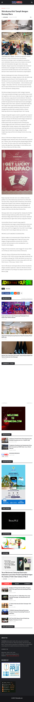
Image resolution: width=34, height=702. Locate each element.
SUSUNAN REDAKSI (14, 453)
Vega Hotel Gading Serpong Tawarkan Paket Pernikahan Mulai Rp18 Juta (17, 336)
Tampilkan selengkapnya (26, 298)
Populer (6, 583)
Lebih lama (29, 403)
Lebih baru (4, 403)
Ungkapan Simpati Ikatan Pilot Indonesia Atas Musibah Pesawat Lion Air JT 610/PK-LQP (20, 439)
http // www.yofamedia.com (13, 655)
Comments (27, 583)
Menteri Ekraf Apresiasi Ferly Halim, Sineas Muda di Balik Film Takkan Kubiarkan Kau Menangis (17, 356)
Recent (17, 583)
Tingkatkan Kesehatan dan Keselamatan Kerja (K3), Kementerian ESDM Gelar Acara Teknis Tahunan (20, 447)
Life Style (8, 8)
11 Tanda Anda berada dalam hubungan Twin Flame (20, 604)
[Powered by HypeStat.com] (8, 692)
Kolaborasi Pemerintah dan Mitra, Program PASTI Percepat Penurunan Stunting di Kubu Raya (20, 589)
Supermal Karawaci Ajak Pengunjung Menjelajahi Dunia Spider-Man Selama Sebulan (15, 316)
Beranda (3, 8)
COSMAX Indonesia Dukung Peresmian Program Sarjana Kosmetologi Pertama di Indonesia (19, 612)
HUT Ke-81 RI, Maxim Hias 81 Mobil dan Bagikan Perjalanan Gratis (19, 619)
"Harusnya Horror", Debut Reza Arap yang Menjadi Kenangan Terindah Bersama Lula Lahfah (19, 597)
